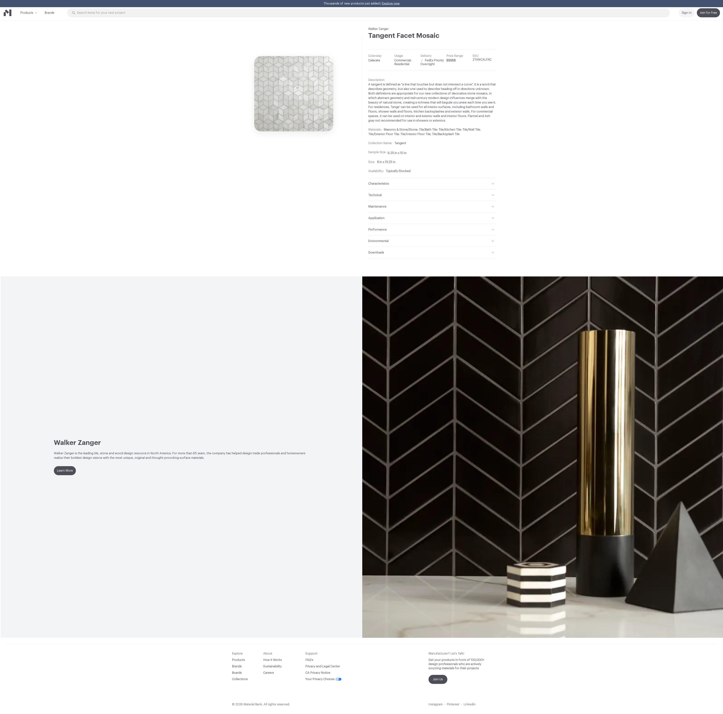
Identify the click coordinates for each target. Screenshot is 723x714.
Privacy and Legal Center (322, 666)
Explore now (391, 3)
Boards (237, 672)
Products (26, 12)
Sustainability (272, 666)
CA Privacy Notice (317, 672)
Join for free (708, 12)
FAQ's (309, 659)
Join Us (438, 679)
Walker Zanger (378, 28)
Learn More (65, 470)
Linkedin (469, 704)
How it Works (272, 659)
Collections (240, 679)
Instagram (436, 704)
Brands (49, 12)
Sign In (687, 12)
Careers (268, 672)
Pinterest (453, 704)
